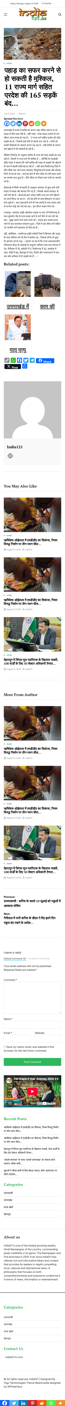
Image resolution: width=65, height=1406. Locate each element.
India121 (22, 113)
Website (39, 1032)
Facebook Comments (39, 958)
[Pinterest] (25, 123)
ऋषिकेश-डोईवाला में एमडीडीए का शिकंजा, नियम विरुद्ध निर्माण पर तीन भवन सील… (30, 542)
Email (8, 1032)
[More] (44, 123)
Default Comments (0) (15, 958)
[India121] (32, 409)
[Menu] (5, 14)
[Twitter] (13, 123)
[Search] (59, 14)
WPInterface (14, 1386)
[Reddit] (31, 123)
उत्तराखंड (9, 63)
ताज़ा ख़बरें (8, 1207)
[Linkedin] (19, 123)
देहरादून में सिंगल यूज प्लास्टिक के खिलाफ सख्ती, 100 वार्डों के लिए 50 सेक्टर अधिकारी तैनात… (31, 662)
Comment (10, 979)
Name (8, 1018)
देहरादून (7, 1214)
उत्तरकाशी (8, 1192)
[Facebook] (7, 123)
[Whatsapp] (37, 123)
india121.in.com (14, 1357)
